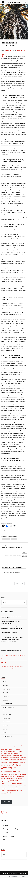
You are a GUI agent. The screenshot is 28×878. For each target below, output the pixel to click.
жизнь (17, 768)
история (24, 768)
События (5, 725)
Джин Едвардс (11, 753)
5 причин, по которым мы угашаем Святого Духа (12, 616)
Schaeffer (11, 751)
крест (18, 771)
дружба (4, 536)
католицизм (8, 771)
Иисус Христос (12, 755)
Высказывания (7, 703)
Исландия (3, 757)
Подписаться (6, 801)
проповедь (5, 781)
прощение (14, 538)
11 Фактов (6, 682)
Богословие (6, 700)
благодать (4, 762)
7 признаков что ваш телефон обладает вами (10, 622)
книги (13, 771)
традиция (16, 785)
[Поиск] (24, 2)
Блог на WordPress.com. (9, 873)
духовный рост (13, 536)
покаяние (21, 776)
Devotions (6, 696)
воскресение (4, 765)
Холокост (10, 759)
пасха (16, 776)
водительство (20, 762)
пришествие (19, 778)
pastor (3, 751)
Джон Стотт (18, 753)
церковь (19, 790)
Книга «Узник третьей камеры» (10, 659)
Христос (24, 759)
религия (22, 781)
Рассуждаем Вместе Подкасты (12, 829)
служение (7, 783)
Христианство (17, 759)
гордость (10, 765)
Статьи (5, 729)
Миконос (14, 757)
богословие (10, 762)
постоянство (12, 778)
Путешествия (7, 722)
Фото (6, 759)
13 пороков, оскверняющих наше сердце (13, 655)
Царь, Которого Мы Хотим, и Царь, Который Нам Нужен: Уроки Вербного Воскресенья (12, 639)
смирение (20, 783)
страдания (10, 786)
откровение (5, 776)
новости (15, 774)
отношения (11, 776)
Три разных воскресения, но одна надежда (10, 633)
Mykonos (22, 749)
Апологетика (16, 751)
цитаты (3, 793)
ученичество (17, 788)
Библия (21, 751)
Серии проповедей (8, 836)
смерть (13, 783)
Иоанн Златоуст (20, 755)
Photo (7, 751)
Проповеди (6, 718)
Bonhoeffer (20, 746)
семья (3, 783)
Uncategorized (7, 736)
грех (15, 765)
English (5, 732)
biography (13, 746)
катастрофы (3, 771)
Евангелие (4, 755)
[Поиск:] (14, 602)
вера (15, 762)
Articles (5, 685)
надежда (11, 774)
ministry (18, 749)
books (2, 749)
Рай (3, 759)
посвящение (5, 538)
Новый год (18, 757)
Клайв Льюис (8, 757)
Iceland (14, 749)
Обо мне (3, 662)
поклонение (5, 778)
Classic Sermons (7, 693)
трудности (22, 786)
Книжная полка (7, 711)
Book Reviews (7, 689)
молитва (4, 774)
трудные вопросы (7, 788)
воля (24, 762)
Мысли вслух (7, 714)
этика (8, 793)
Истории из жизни (8, 707)
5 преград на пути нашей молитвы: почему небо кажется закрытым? (12, 627)
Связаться (6, 832)
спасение (4, 786)
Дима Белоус (14, 2)
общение (24, 774)
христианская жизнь (8, 790)
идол (21, 768)
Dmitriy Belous (21, 50)
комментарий (19, 583)
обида (19, 774)
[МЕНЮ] (2, 2)
